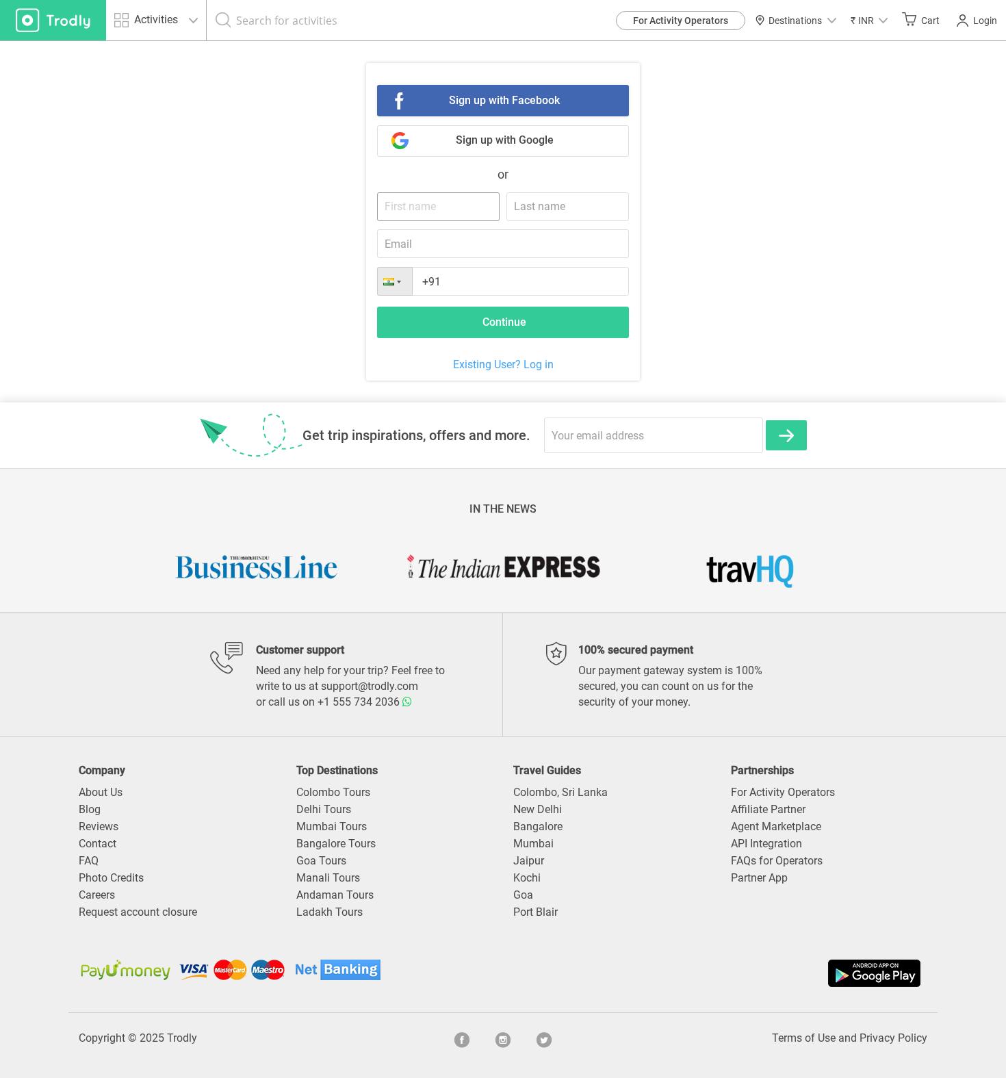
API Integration (766, 843)
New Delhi (537, 809)
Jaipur (528, 860)
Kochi (527, 877)
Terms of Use (804, 1037)
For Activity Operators (680, 20)
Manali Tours (328, 877)
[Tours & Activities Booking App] (713, 973)
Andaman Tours (335, 894)
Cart (930, 20)
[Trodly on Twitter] (544, 1038)
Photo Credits (111, 877)
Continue (504, 322)
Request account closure (138, 912)
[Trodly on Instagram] (503, 1038)
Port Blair (535, 912)
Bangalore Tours (336, 843)
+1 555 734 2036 (360, 701)
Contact (97, 843)
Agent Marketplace (776, 826)
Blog (90, 809)
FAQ (89, 860)
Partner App (759, 877)
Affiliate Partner (768, 809)
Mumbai (533, 843)
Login (985, 20)
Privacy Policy (893, 1037)
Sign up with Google (505, 139)
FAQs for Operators (777, 860)
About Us (100, 792)
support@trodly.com (369, 686)
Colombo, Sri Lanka (560, 792)
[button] (869, 20)
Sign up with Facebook (504, 100)
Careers (97, 894)
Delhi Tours (323, 809)
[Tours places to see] (53, 20)
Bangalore (538, 826)
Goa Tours (321, 860)
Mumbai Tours (331, 826)
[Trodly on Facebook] (462, 1038)
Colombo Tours (333, 792)
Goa (523, 894)
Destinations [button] (795, 20)
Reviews (98, 826)
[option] (256, 566)
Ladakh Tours (329, 912)
